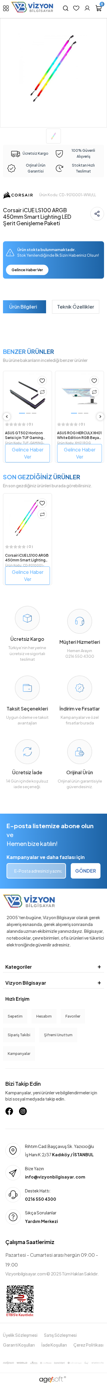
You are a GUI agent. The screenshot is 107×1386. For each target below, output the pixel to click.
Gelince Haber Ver (27, 270)
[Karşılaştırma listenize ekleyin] (42, 392)
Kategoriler (18, 967)
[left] (7, 416)
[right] (100, 416)
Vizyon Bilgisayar (25, 983)
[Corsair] (18, 194)
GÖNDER (85, 871)
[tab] (23, 306)
